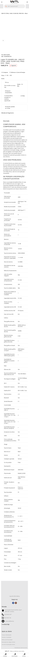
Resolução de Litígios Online (8, 642)
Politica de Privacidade (7, 639)
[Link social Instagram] (16, 603)
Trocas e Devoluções (6, 635)
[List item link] (14, 621)
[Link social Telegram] (11, 75)
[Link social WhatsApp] (9, 75)
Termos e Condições (6, 637)
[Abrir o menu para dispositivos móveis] (1, 2)
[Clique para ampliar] (3, 40)
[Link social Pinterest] (7, 75)
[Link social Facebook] (5, 75)
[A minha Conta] (27, 2)
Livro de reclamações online (8, 644)
